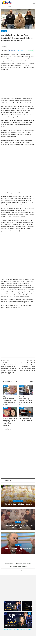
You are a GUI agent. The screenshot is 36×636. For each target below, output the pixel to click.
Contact (24, 566)
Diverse (4, 31)
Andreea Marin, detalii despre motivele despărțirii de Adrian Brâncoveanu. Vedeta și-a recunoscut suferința (27, 366)
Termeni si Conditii (9, 563)
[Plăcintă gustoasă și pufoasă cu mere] (18, 496)
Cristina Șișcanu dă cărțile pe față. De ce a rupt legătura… (18, 526)
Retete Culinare (18, 500)
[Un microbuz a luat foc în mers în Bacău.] (26, 412)
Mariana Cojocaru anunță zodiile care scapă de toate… (18, 550)
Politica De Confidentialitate (24, 563)
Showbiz (18, 521)
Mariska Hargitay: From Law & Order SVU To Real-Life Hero (18, 614)
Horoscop (18, 545)
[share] (29, 613)
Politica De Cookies (15, 566)
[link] (6, 614)
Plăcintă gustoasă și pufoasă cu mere (18, 504)
